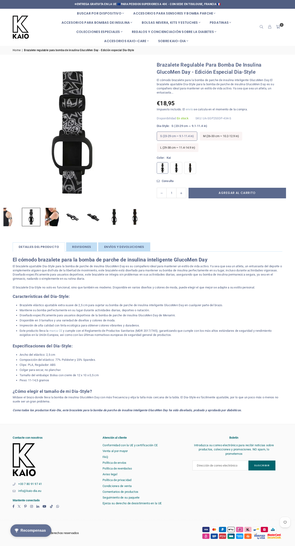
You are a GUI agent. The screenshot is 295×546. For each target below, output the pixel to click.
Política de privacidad (117, 480)
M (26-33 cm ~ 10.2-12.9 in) (221, 136)
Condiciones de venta (117, 486)
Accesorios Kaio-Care (125, 41)
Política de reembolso (117, 468)
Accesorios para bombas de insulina (96, 22)
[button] (278, 27)
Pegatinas (219, 22)
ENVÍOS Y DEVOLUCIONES (124, 247)
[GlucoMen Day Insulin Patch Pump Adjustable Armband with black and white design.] (31, 217)
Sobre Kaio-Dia (172, 41)
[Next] (135, 133)
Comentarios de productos (120, 491)
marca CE (55, 330)
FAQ (105, 457)
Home (17, 50)
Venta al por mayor (115, 451)
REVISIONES (81, 247)
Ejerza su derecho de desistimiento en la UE (132, 503)
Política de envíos (115, 462)
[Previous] (9, 133)
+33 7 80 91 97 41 (30, 484)
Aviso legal (110, 474)
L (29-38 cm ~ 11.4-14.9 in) (177, 147)
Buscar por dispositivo (99, 13)
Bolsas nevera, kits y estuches (170, 22)
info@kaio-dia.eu (29, 491)
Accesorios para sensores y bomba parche (173, 13)
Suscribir (262, 465)
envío (189, 109)
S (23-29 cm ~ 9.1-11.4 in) (177, 136)
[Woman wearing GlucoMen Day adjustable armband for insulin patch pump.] (52, 217)
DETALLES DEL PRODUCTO (39, 247)
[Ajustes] (270, 27)
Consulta (167, 181)
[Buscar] (261, 27)
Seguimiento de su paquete (121, 497)
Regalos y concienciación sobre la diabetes (173, 31)
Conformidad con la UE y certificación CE (130, 445)
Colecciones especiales (98, 31)
